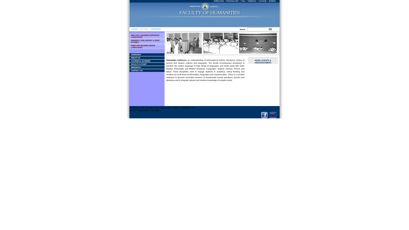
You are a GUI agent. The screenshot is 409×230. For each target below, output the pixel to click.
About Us (135, 58)
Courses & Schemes (140, 61)
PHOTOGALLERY (232, 1)
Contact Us (137, 71)
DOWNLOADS (219, 1)
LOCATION (262, 1)
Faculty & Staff (139, 64)
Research (136, 67)
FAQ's (243, 1)
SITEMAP (272, 1)
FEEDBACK (252, 1)
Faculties (144, 29)
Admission (136, 55)
